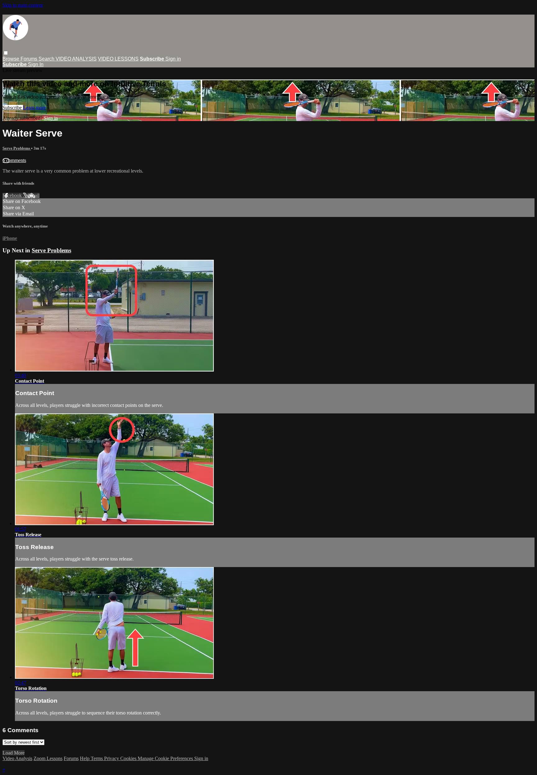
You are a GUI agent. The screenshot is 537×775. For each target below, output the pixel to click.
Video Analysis (17, 758)
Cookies (129, 758)
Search (47, 58)
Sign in (173, 58)
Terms (97, 758)
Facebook (12, 195)
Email (33, 195)
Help (85, 758)
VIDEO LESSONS (118, 58)
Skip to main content (22, 5)
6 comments (14, 160)
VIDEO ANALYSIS (76, 58)
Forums (30, 58)
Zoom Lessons (48, 758)
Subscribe (12, 107)
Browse (11, 58)
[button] (6, 53)
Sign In (36, 64)
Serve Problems (16, 148)
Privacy (112, 758)
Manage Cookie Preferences (166, 758)
